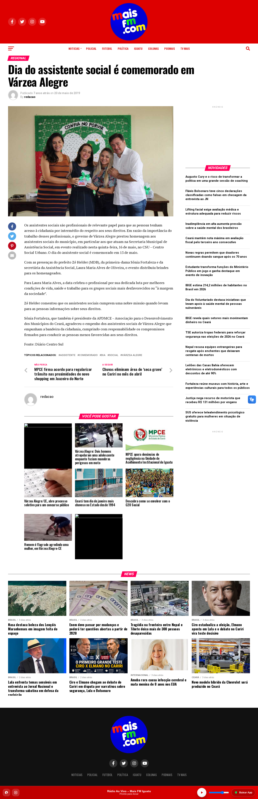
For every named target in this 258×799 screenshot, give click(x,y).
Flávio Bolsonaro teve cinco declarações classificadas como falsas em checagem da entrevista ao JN (216, 195)
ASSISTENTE (67, 355)
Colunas (153, 48)
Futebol (107, 48)
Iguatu (138, 48)
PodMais (169, 48)
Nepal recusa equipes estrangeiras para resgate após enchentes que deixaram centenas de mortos (213, 351)
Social (113, 355)
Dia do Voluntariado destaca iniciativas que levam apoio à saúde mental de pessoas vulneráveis (215, 304)
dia (103, 355)
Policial (91, 48)
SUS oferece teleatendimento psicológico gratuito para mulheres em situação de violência (214, 416)
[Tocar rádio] (201, 792)
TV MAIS (185, 48)
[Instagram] (15, 792)
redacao (29, 97)
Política (123, 48)
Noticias (74, 48)
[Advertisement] (217, 134)
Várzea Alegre (132, 355)
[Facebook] (6, 792)
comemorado (88, 355)
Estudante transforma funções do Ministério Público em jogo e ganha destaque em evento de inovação (216, 271)
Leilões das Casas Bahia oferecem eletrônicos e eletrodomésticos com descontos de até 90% (211, 369)
